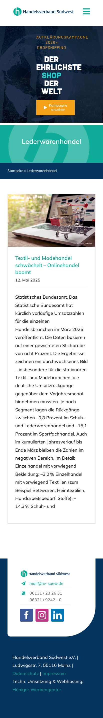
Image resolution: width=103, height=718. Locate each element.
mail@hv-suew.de (46, 583)
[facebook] (26, 615)
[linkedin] (57, 615)
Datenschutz (25, 673)
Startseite (15, 170)
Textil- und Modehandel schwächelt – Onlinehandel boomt (47, 265)
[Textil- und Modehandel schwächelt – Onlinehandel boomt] (51, 220)
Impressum (53, 673)
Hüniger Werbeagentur (36, 689)
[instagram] (42, 615)
